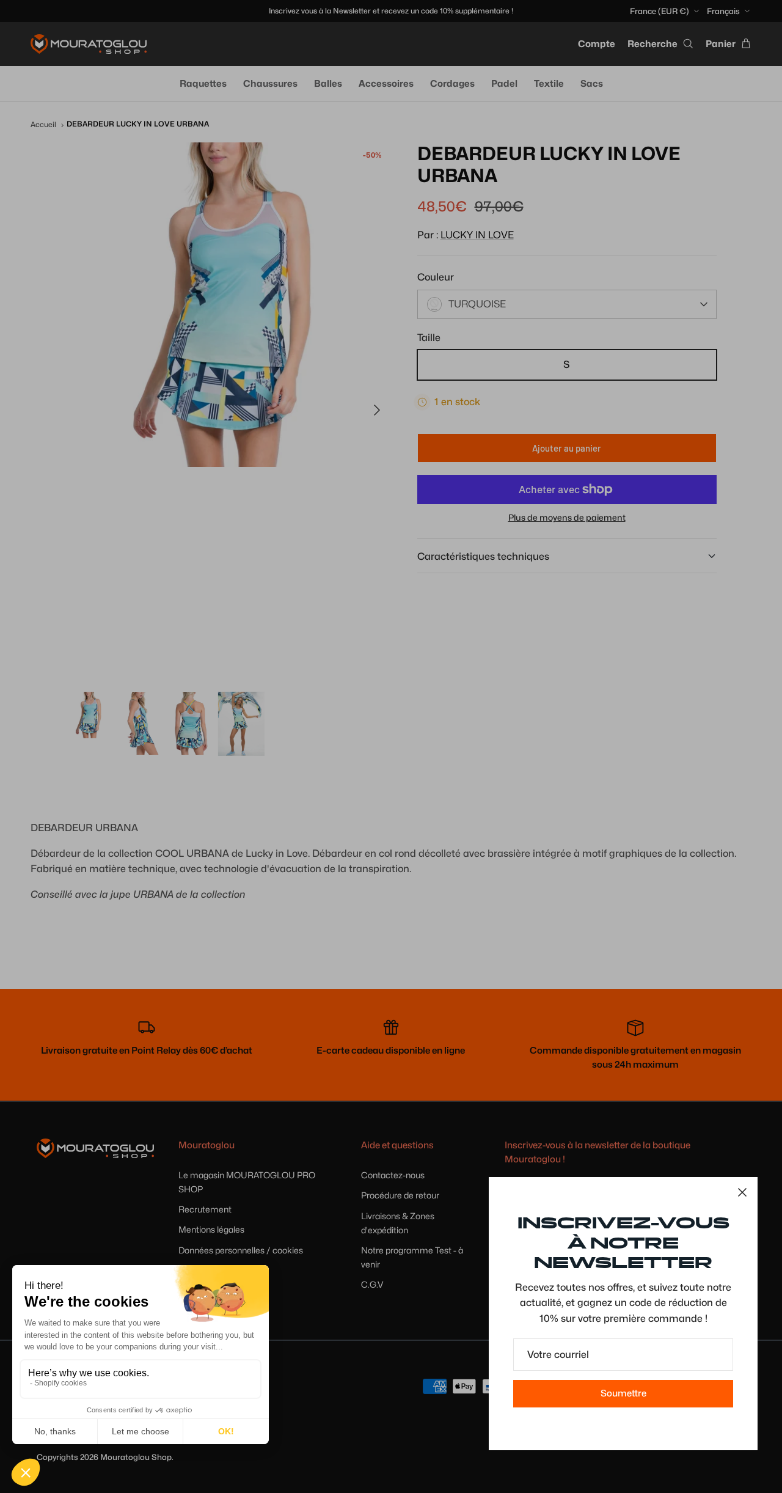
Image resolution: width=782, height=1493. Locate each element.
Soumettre (623, 1393)
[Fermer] (742, 1192)
